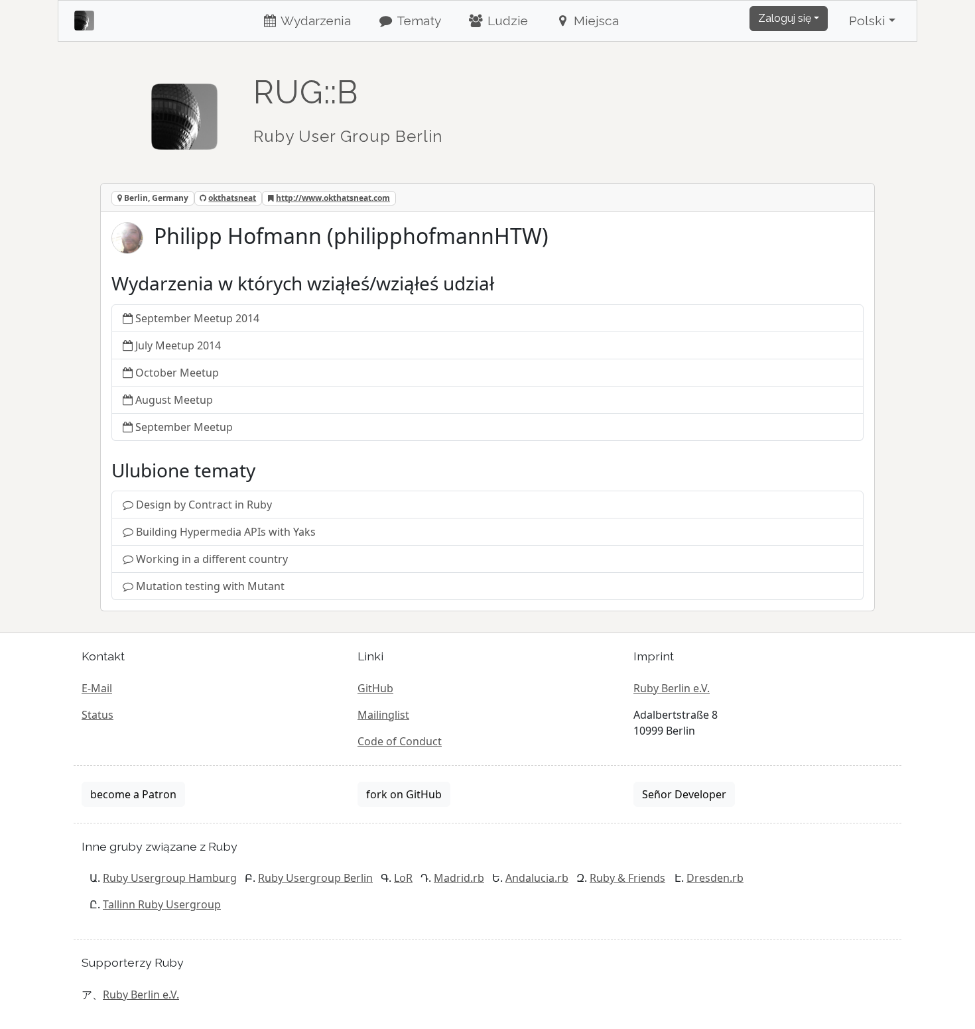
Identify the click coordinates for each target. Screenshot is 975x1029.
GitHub (375, 688)
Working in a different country (212, 559)
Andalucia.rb (536, 878)
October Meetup (177, 372)
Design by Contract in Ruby (204, 504)
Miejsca (594, 20)
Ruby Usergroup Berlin (315, 878)
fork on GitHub (404, 794)
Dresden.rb (715, 878)
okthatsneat (232, 198)
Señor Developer (684, 794)
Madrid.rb (459, 878)
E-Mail (97, 688)
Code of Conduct (400, 741)
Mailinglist (383, 714)
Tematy (417, 20)
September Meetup (184, 427)
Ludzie (506, 20)
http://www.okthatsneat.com (333, 198)
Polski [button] (867, 20)
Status (97, 714)
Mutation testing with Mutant (210, 586)
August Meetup (174, 400)
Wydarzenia (314, 20)
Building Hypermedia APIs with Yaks (226, 531)
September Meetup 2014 (197, 318)
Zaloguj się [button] (784, 18)
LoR (403, 878)
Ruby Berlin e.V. (671, 688)
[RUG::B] (184, 110)
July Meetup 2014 (178, 345)
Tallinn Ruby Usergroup (162, 904)
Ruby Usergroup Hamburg (170, 878)
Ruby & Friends (627, 878)
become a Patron (133, 794)
